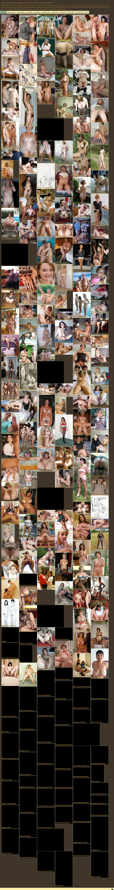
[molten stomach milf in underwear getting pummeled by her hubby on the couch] (100, 486)
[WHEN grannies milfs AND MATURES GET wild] (28, 434)
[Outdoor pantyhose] (82, 479)
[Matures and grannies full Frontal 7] (46, 776)
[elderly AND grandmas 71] (64, 593)
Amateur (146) (46, 12)
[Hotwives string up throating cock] (46, 556)
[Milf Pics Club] (60, 405)
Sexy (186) (29, 12)
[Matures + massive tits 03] (64, 83)
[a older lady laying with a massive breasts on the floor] (28, 801)
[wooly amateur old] (100, 711)
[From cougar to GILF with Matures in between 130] (82, 577)
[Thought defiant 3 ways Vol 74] (28, 376)
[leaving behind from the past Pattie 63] (100, 419)
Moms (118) (55, 12)
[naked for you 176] (100, 157)
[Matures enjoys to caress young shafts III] (82, 23)
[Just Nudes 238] (46, 354)
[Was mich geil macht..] (64, 430)
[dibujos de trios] (100, 507)
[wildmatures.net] (7, 169)
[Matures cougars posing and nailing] (10, 746)
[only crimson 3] (28, 561)
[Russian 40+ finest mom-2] (64, 674)
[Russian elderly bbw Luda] (28, 674)
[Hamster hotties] (82, 553)
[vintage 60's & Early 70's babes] (10, 613)
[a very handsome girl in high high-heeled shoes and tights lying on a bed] (100, 524)
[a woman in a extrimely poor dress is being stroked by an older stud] (100, 357)
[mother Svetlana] (46, 249)
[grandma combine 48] (46, 68)
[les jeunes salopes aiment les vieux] (100, 810)
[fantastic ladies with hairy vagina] (28, 526)
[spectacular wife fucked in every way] (28, 311)
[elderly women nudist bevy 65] (64, 797)
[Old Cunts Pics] (97, 773)
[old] (10, 672)
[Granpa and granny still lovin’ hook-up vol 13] (28, 28)
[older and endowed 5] (82, 210)
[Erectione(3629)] (46, 294)
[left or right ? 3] (10, 725)
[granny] (82, 105)
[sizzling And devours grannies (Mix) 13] (46, 637)
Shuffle (86, 12)
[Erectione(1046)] (28, 354)
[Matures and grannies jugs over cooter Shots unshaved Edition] (100, 306)
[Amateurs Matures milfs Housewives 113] (28, 185)
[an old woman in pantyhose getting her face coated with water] (46, 273)
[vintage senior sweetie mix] (82, 698)
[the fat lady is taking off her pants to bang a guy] (82, 772)
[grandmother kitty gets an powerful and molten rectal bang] (100, 800)
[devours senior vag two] (100, 613)
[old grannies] (10, 193)
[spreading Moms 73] (100, 375)
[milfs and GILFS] (82, 357)
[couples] (10, 634)
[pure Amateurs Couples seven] (82, 282)
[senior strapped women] (82, 305)
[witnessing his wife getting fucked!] (46, 200)
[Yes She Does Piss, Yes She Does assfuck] (100, 396)
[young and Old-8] (82, 125)
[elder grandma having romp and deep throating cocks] (10, 570)
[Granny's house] (82, 382)
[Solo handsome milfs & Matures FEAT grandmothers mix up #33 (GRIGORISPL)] (100, 341)
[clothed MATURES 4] (10, 277)
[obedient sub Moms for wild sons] (82, 57)
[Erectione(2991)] (10, 390)
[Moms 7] (28, 231)
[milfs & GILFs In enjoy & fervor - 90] (82, 402)
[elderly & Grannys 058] (10, 491)
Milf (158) (37, 12)
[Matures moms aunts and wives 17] (46, 92)
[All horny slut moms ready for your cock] (10, 47)
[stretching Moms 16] (64, 230)
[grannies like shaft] (100, 441)
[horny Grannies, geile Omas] (64, 55)
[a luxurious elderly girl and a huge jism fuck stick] (64, 520)
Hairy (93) (79, 12)
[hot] (26, 653)
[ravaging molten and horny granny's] (82, 422)
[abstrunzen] (46, 26)
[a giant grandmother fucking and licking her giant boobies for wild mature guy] (64, 736)
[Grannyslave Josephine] (100, 540)
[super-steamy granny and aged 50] (46, 389)
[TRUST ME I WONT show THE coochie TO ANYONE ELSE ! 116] (28, 721)
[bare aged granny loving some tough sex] (100, 755)
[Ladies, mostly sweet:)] (82, 665)
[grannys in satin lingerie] (46, 730)
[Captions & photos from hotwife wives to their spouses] (10, 793)
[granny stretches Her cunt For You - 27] (28, 456)
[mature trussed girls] (100, 252)
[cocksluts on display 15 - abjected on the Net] (10, 321)
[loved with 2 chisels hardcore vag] (46, 798)
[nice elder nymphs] (100, 232)
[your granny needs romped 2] (10, 512)
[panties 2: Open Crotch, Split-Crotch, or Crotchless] (46, 48)
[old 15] (100, 85)
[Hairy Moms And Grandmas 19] (28, 106)
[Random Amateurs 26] (10, 68)
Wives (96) (71, 12)
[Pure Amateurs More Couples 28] (10, 134)
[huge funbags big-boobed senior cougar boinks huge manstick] (10, 345)
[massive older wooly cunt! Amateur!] (64, 390)
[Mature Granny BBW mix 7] (28, 141)
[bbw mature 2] (64, 869)
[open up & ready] (10, 154)
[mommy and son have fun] (28, 165)
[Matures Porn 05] (100, 27)
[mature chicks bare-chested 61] (100, 589)
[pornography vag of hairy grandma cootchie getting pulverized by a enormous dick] (10, 701)
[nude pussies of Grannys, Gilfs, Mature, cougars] (64, 152)
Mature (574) (11, 12)
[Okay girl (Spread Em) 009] (100, 110)
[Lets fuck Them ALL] (46, 224)
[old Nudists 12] (82, 167)
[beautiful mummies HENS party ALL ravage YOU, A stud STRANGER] (82, 507)
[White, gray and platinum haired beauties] (46, 336)
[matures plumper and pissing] (10, 223)
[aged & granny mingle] (100, 563)
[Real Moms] (100, 292)
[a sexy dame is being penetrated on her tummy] (10, 423)
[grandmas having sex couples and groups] (82, 716)
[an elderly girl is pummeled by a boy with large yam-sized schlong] (100, 323)
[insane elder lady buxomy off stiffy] (10, 651)
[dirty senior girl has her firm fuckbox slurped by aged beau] (46, 861)
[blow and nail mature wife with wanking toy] (28, 621)
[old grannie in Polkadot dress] (82, 850)
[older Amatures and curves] (82, 190)
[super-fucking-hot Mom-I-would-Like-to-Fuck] (82, 446)
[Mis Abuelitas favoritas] (10, 470)
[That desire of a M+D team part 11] (28, 279)
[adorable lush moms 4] (28, 501)
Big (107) (63, 12)
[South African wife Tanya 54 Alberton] (100, 182)
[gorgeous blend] (10, 816)
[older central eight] (64, 690)
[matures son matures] (10, 114)
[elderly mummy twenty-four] (64, 277)
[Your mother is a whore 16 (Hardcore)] (64, 478)
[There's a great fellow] (10, 94)
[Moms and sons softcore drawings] (46, 176)
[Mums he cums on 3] (82, 230)
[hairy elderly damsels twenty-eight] (28, 580)
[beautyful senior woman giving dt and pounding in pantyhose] (46, 314)
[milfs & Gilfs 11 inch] (10, 368)
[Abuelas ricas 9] (100, 833)
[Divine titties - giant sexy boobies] (64, 250)
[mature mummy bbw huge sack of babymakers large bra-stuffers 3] (64, 210)
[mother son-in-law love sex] (28, 298)
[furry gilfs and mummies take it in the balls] (28, 543)
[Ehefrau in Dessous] (28, 331)
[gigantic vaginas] (100, 864)
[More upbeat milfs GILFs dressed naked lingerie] (82, 258)
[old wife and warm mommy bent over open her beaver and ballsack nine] (100, 464)
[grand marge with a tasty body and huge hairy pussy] (10, 406)
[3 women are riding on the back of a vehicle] (46, 754)
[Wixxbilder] (46, 152)
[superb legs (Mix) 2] (28, 825)
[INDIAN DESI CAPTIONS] (28, 75)
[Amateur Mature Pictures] (82, 39)
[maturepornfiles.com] (61, 299)
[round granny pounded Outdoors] (64, 713)
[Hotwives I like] (28, 598)
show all (3, 12)
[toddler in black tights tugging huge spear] (82, 813)
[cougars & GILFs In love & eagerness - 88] (64, 654)
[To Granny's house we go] (82, 81)
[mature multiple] (100, 56)
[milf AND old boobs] (64, 458)
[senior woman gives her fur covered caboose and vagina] (100, 788)
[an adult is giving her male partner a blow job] (82, 642)
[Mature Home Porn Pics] (8, 533)
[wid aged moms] (28, 741)
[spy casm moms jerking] (64, 542)
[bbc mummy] (100, 636)
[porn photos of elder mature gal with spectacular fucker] (100, 275)
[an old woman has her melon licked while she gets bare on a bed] (10, 589)
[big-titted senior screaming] (28, 406)
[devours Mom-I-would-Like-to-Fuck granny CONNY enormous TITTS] (100, 663)
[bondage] (64, 567)
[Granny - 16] (64, 107)
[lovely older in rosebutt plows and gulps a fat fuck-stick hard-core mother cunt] (46, 437)
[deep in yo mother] (10, 770)
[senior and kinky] (64, 27)
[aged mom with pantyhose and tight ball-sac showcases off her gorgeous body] (100, 689)
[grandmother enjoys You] (28, 699)
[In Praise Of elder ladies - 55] (46, 459)
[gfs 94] (10, 26)
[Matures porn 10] (10, 446)
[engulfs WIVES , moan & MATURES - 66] (82, 833)
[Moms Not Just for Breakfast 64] (46, 658)
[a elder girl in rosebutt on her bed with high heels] (82, 756)
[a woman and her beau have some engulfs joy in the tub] (28, 477)
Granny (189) (21, 12)
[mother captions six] (100, 133)
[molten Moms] (10, 299)
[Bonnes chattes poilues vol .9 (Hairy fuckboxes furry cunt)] (46, 534)
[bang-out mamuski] (28, 763)
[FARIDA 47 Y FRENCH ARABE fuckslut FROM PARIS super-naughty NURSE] (28, 638)
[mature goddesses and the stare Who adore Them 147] (64, 314)
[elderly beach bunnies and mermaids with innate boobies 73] (82, 146)
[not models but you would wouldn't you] (64, 758)
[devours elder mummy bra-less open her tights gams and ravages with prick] (46, 515)
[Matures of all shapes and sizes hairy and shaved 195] (82, 331)
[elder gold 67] (100, 209)
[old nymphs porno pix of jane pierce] (64, 779)
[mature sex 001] (64, 348)
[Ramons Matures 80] (82, 526)
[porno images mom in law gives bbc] (46, 818)
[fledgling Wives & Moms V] (28, 782)
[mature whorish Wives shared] (28, 208)
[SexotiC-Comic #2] (10, 841)
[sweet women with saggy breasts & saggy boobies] (64, 331)
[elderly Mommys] (46, 578)
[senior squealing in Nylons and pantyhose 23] (82, 790)
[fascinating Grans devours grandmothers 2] (82, 620)
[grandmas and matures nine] (46, 410)
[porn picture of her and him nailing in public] (46, 706)
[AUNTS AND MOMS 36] (46, 683)
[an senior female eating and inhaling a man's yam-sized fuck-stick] (28, 848)
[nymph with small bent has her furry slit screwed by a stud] (82, 599)
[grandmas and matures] (64, 634)
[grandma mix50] (64, 180)
